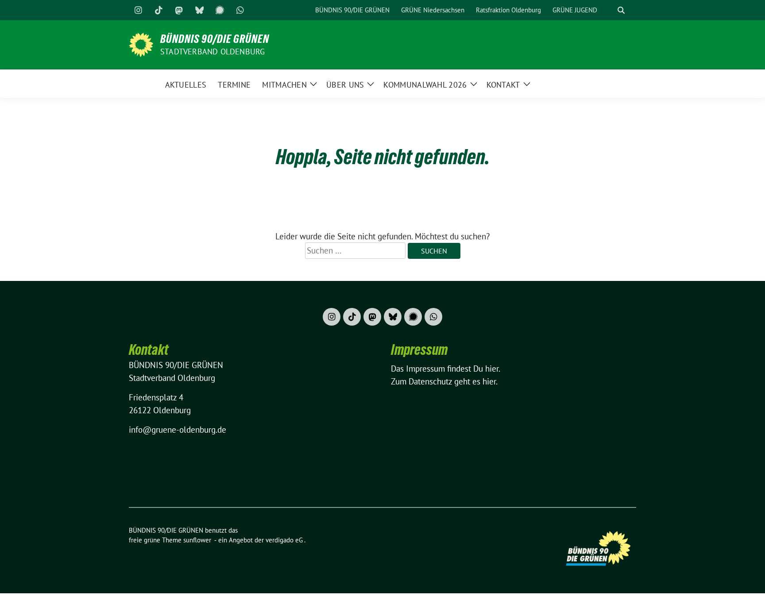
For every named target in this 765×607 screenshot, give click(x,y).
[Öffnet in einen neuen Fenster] (138, 10)
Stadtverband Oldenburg (212, 51)
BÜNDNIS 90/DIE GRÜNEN (214, 39)
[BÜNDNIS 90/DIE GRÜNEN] (141, 43)
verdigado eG (284, 540)
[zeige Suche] (621, 10)
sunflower (197, 540)
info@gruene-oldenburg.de (177, 429)
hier (491, 368)
